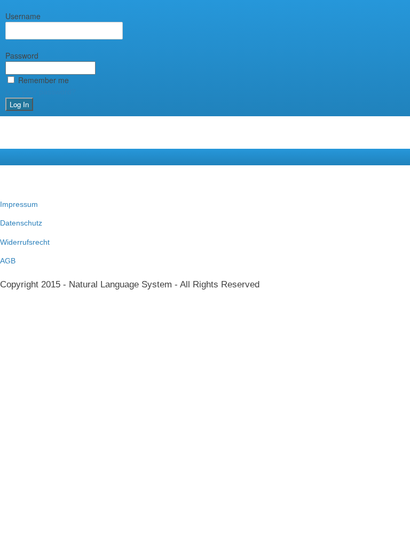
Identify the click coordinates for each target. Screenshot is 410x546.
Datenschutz (21, 223)
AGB (7, 260)
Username (23, 16)
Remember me (43, 80)
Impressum (19, 204)
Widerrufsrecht (25, 242)
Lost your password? (40, 91)
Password (21, 55)
